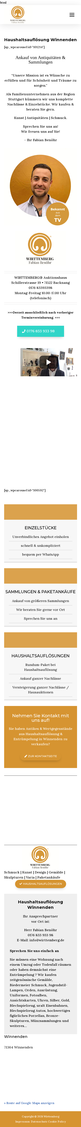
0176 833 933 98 (41, 331)
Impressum (22, 1121)
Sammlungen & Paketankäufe (40, 591)
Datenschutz (39, 1121)
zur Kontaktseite (42, 756)
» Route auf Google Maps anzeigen (29, 1103)
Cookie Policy (57, 1121)
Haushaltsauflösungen (40, 655)
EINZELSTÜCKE (41, 527)
